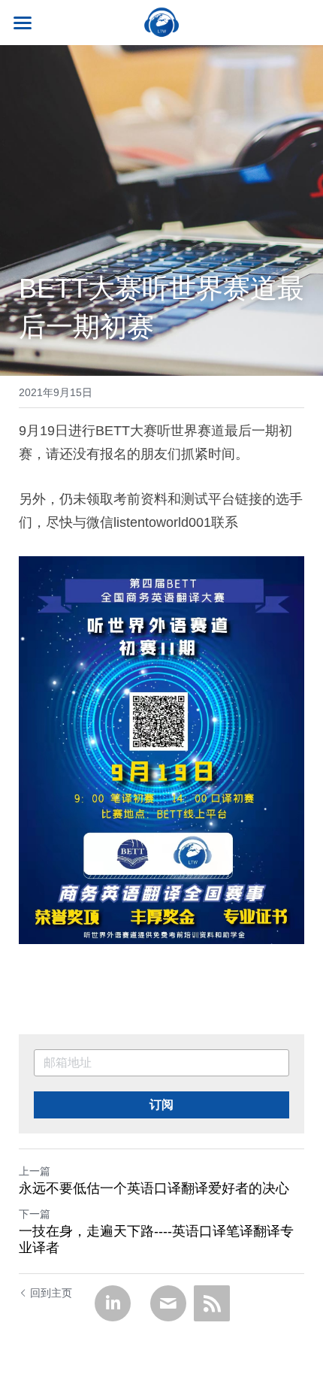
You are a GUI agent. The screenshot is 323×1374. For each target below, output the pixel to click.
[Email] (168, 1303)
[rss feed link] (212, 1303)
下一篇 (34, 1214)
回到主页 (51, 1293)
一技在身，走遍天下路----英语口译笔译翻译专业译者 (156, 1240)
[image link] (161, 21)
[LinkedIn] (113, 1303)
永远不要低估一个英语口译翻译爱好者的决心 (154, 1188)
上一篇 (34, 1171)
